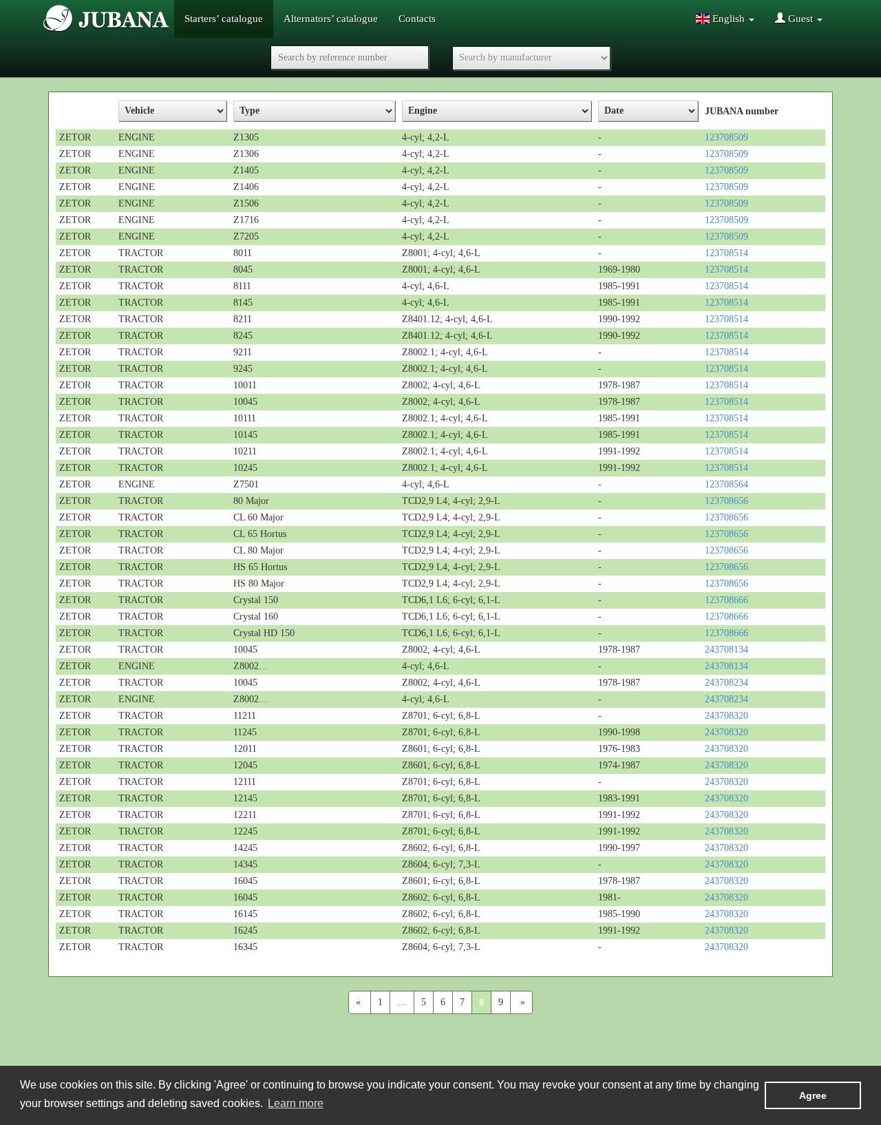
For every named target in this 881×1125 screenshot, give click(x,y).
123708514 (726, 253)
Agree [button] (813, 1095)
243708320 (726, 716)
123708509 (726, 137)
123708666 (726, 600)
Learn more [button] (295, 1103)
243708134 (726, 649)
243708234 (726, 682)
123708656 (726, 501)
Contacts (417, 18)
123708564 (726, 484)
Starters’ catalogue (223, 18)
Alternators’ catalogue (331, 18)
